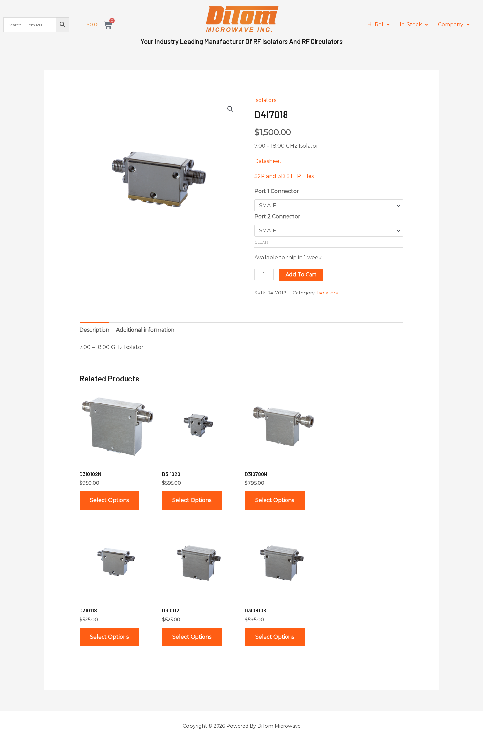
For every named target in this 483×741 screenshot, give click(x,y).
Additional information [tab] (145, 330)
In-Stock (411, 24)
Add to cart (301, 275)
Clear (261, 242)
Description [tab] (94, 330)
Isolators (265, 100)
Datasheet (268, 161)
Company (450, 24)
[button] (378, 24)
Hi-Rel (375, 24)
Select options (109, 500)
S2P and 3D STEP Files (284, 176)
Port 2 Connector (277, 216)
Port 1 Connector (276, 191)
